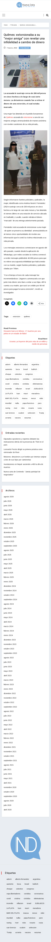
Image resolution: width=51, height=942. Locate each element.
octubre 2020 (9, 792)
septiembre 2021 (10, 761)
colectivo (18, 374)
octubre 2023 (9, 649)
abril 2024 (8, 622)
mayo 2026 (8, 510)
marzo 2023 (8, 680)
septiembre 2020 (10, 796)
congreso (29, 374)
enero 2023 (8, 689)
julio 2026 (7, 501)
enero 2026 (8, 528)
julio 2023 (7, 662)
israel (28, 389)
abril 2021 (8, 783)
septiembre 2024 (10, 600)
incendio (8, 389)
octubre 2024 (9, 595)
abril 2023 (8, 676)
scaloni (21, 413)
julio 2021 (7, 769)
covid (7, 384)
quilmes (27, 317)
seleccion (31, 413)
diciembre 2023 (10, 640)
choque (8, 374)
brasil (25, 369)
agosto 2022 (9, 711)
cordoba (26, 379)
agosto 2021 (9, 765)
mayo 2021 (8, 778)
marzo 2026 (8, 519)
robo (23, 408)
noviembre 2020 (10, 787)
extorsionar (28, 117)
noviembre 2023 (10, 644)
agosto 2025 (9, 550)
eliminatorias (38, 384)
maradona (35, 394)
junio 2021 (8, 774)
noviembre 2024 (10, 591)
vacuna (18, 418)
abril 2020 (8, 810)
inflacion (19, 389)
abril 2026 (8, 515)
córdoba (26, 384)
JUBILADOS (38, 389)
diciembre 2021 (10, 747)
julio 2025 (7, 555)
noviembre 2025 (10, 537)
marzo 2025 (8, 573)
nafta (17, 403)
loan (18, 394)
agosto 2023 (9, 658)
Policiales (14, 25)
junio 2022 (8, 720)
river (15, 408)
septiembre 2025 (10, 546)
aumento (8, 369)
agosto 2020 (9, 801)
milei (41, 398)
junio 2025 (8, 559)
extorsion (16, 317)
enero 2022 (8, 743)
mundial (8, 403)
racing (7, 408)
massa (24, 398)
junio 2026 (8, 506)
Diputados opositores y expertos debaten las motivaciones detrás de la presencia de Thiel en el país (23, 442)
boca (18, 369)
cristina (16, 384)
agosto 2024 (9, 604)
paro (39, 403)
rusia (40, 408)
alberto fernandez (21, 364)
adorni (7, 364)
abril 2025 (8, 568)
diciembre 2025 (10, 532)
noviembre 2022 (10, 698)
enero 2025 (8, 582)
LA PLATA (9, 394)
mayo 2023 (8, 671)
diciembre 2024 (10, 586)
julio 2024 (7, 608)
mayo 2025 (8, 564)
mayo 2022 (8, 725)
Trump (41, 413)
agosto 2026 (9, 497)
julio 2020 (7, 805)
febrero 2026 (9, 523)
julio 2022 (7, 716)
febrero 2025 (9, 577)
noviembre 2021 (10, 752)
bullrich (34, 369)
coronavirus (37, 379)
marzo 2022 (8, 734)
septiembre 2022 (10, 707)
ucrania (8, 418)
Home (6, 25)
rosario (31, 408)
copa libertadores (12, 379)
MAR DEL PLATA (11, 398)
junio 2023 (8, 667)
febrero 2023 (9, 684)
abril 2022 (8, 729)
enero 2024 (8, 635)
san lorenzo (10, 413)
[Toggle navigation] (4, 15)
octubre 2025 (9, 541)
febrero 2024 (9, 631)
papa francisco (28, 403)
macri (26, 394)
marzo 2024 (8, 626)
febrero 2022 (9, 738)
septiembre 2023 (10, 653)
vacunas (27, 418)
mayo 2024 (8, 617)
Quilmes (9, 117)
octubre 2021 (9, 756)
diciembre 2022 (10, 693)
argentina (35, 364)
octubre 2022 (9, 702)
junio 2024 (8, 613)
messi (33, 398)
